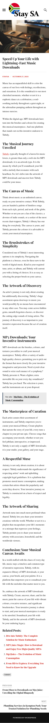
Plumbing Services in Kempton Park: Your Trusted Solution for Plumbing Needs (25, 707)
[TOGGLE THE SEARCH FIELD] (45, 10)
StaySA (5, 76)
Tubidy (5, 153)
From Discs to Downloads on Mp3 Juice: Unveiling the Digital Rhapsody (22, 691)
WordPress (30, 718)
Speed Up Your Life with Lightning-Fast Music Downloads (20, 62)
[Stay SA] (25, 11)
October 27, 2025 (21, 76)
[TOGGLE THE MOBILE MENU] (4, 10)
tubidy (7, 674)
